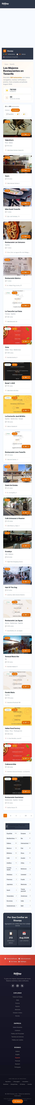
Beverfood (5, 1084)
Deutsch (17, 1064)
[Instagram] (17, 986)
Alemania (17, 1009)
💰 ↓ (24, 114)
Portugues (18, 1067)
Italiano (17, 1051)
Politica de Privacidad (17, 1033)
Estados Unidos (17, 1012)
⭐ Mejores (15, 110)
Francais (17, 1061)
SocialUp (30, 1084)
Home (6, 64)
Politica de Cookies (17, 1040)
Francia (17, 1003)
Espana (17, 1006)
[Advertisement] (17, 27)
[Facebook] (13, 986)
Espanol (17, 1057)
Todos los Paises (17, 997)
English (17, 1054)
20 (26, 815)
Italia (17, 1000)
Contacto (17, 1030)
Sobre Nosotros (17, 1027)
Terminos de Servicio (17, 1036)
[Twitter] (22, 986)
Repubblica (8, 1081)
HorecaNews (25, 1081)
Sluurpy (17, 1016)
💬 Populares (10, 114)
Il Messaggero (16, 1081)
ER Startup (22, 1084)
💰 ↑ (18, 114)
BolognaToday (14, 1084)
